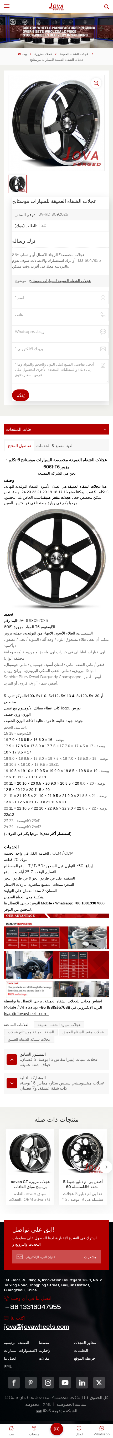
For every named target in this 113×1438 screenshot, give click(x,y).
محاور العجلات (85, 1342)
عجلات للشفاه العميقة (74, 54)
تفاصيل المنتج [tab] (19, 445)
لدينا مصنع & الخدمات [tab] (54, 445)
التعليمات (81, 1350)
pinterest (31, 1382)
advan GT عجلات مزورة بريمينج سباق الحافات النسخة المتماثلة (30, 1184)
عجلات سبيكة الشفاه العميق (29, 1039)
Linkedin (82, 1382)
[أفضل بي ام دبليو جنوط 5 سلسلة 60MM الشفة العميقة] (82, 1153)
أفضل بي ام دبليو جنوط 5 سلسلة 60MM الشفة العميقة (83, 1184)
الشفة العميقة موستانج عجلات (31, 1032)
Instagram (48, 1382)
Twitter (99, 1382)
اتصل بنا (10, 1358)
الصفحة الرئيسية (16, 1342)
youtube (65, 1382)
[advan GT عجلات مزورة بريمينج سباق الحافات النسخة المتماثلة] (30, 1153)
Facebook (14, 1382)
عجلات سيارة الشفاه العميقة (59, 1024)
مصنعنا (44, 1342)
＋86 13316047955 (32, 1307)
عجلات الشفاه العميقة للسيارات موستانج (60, 280)
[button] (106, 1167)
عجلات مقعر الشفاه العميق (83, 1032)
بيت (24, 54)
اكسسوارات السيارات (20, 1350)
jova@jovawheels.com (36, 1326)
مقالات (44, 1358)
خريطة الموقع (84, 1358)
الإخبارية (45, 1350)
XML (8, 1366)
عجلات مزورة (43, 54)
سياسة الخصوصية (71, 1404)
